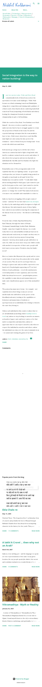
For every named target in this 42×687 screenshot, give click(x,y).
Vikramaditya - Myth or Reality (20, 604)
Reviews (15, 339)
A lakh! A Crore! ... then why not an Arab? (20, 544)
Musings (14, 17)
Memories (6, 19)
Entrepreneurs (27, 13)
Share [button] (4, 342)
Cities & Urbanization (26, 17)
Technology (16, 13)
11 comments (13, 531)
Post (9, 339)
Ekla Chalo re (9, 509)
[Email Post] (31, 339)
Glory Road (31, 95)
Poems (20, 15)
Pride (23, 95)
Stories (14, 15)
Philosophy (6, 17)
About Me (14, 10)
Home (4, 10)
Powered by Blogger (22, 679)
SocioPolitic (7, 13)
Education (27, 15)
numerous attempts (32, 202)
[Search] (34, 3)
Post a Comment (14, 626)
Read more (36, 531)
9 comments (13, 567)
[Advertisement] (21, 47)
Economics (6, 15)
